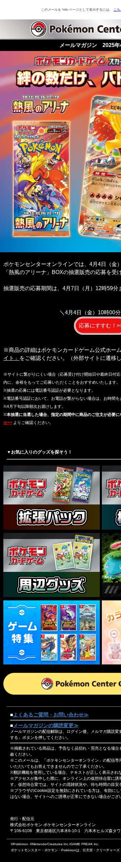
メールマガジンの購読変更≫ (46, 725)
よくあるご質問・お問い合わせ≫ (51, 714)
